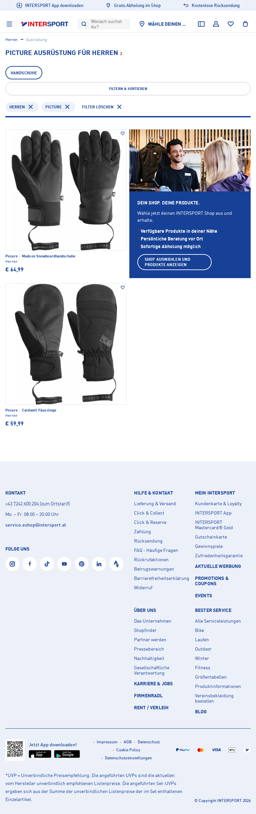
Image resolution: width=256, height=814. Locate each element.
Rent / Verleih (151, 707)
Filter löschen (98, 106)
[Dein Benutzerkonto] (216, 24)
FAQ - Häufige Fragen (156, 550)
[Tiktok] (47, 564)
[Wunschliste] (231, 24)
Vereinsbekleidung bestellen (214, 698)
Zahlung (142, 531)
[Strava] (116, 564)
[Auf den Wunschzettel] (123, 133)
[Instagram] (12, 564)
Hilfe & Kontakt (153, 493)
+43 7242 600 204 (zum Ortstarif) (37, 503)
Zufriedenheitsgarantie (219, 555)
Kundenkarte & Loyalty (218, 503)
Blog (201, 711)
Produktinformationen (218, 686)
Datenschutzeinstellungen (128, 757)
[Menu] (9, 24)
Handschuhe (24, 72)
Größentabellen (211, 677)
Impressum (107, 741)
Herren (11, 39)
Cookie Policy (128, 749)
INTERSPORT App (213, 513)
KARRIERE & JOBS (153, 683)
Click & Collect (149, 513)
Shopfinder (145, 630)
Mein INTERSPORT (215, 493)
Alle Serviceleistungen (218, 621)
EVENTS (203, 595)
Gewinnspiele (209, 546)
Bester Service (213, 610)
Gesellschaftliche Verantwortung (151, 670)
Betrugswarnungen (154, 569)
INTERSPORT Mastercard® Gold (214, 525)
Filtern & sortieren (128, 88)
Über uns (145, 610)
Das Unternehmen (152, 621)
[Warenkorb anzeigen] (245, 24)
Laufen (202, 639)
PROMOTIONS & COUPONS (212, 580)
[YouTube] (64, 564)
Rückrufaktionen (151, 559)
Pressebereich (149, 649)
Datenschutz (149, 741)
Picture (53, 106)
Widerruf (143, 587)
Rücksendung (148, 541)
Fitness (202, 667)
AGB (128, 741)
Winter (202, 658)
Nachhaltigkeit (149, 658)
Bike (199, 630)
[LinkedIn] (99, 564)
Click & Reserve (150, 522)
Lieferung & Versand (155, 503)
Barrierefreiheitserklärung (161, 578)
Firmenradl (148, 695)
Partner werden (150, 639)
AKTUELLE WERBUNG (218, 566)
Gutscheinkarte (211, 537)
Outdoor (203, 649)
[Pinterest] (82, 564)
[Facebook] (30, 564)
